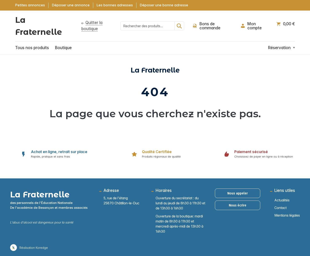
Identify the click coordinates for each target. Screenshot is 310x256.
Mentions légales (287, 215)
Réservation (279, 47)
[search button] (179, 26)
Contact (280, 208)
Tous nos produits (32, 47)
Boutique (63, 47)
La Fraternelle (38, 26)
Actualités (282, 200)
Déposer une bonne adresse (164, 5)
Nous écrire (237, 205)
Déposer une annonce (71, 5)
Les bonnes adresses (115, 5)
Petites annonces (30, 5)
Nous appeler (237, 193)
